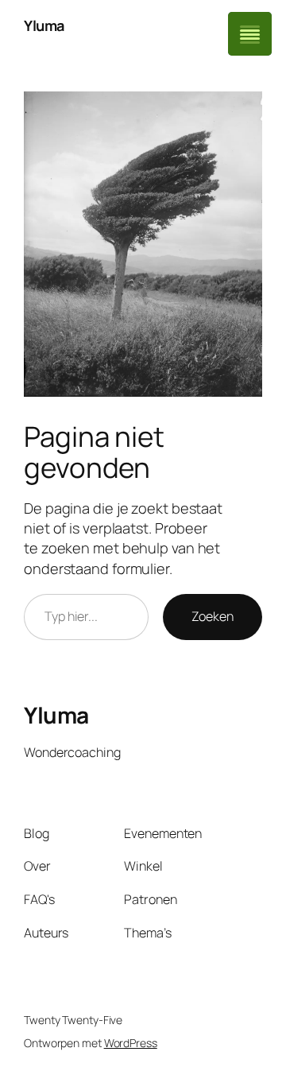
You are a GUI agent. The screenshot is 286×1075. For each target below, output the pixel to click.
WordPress (130, 1042)
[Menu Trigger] (250, 34)
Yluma (44, 25)
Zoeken (212, 616)
